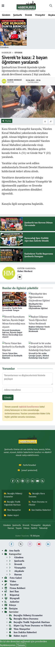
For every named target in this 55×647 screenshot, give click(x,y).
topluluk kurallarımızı (29, 406)
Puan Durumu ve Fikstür (38, 503)
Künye (12, 605)
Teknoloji (43, 528)
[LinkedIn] (32, 481)
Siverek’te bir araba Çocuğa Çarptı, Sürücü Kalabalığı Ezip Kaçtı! (39, 355)
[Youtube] (37, 481)
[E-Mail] (19, 277)
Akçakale (46, 525)
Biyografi (14, 598)
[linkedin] (48, 544)
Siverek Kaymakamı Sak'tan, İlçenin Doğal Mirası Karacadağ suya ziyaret (12, 333)
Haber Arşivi (13, 515)
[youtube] (39, 544)
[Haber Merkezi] (8, 272)
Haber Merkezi (24, 271)
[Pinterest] (22, 481)
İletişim (13, 608)
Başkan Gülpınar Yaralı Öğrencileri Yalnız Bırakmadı (39, 328)
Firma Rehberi (17, 588)
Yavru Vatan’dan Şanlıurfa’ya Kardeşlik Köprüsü (12, 355)
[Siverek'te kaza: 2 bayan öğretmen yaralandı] (27, 101)
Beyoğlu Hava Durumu (37, 495)
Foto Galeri (15, 577)
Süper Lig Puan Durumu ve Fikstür (33, 625)
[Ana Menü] (3, 5)
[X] (17, 481)
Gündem (6, 14)
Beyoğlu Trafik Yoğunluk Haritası (12, 503)
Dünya (26, 528)
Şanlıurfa (17, 14)
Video (12, 581)
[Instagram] (27, 481)
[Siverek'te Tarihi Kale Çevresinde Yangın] (14, 298)
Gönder (8, 397)
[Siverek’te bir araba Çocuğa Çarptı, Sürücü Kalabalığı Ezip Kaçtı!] (41, 346)
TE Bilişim (35, 535)
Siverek (28, 14)
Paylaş (8, 121)
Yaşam (19, 528)
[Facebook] (13, 481)
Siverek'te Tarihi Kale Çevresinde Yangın (12, 309)
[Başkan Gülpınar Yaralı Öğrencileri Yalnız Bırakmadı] (41, 319)
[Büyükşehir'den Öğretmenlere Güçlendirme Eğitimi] (41, 296)
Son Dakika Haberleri (41, 510)
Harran (11, 528)
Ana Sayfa (14, 550)
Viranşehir (40, 14)
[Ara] (50, 5)
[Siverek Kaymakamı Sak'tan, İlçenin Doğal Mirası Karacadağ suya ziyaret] (14, 321)
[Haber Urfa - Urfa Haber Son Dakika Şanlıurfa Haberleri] (26, 5)
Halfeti (34, 528)
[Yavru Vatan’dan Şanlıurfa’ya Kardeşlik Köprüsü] (14, 346)
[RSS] (42, 481)
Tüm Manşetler (14, 510)
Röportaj (14, 594)
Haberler (6, 52)
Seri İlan (14, 591)
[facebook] (11, 544)
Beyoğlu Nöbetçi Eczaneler (13, 495)
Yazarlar (14, 584)
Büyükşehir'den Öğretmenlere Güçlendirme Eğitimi (38, 306)
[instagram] (30, 544)
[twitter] (20, 544)
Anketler (14, 601)
